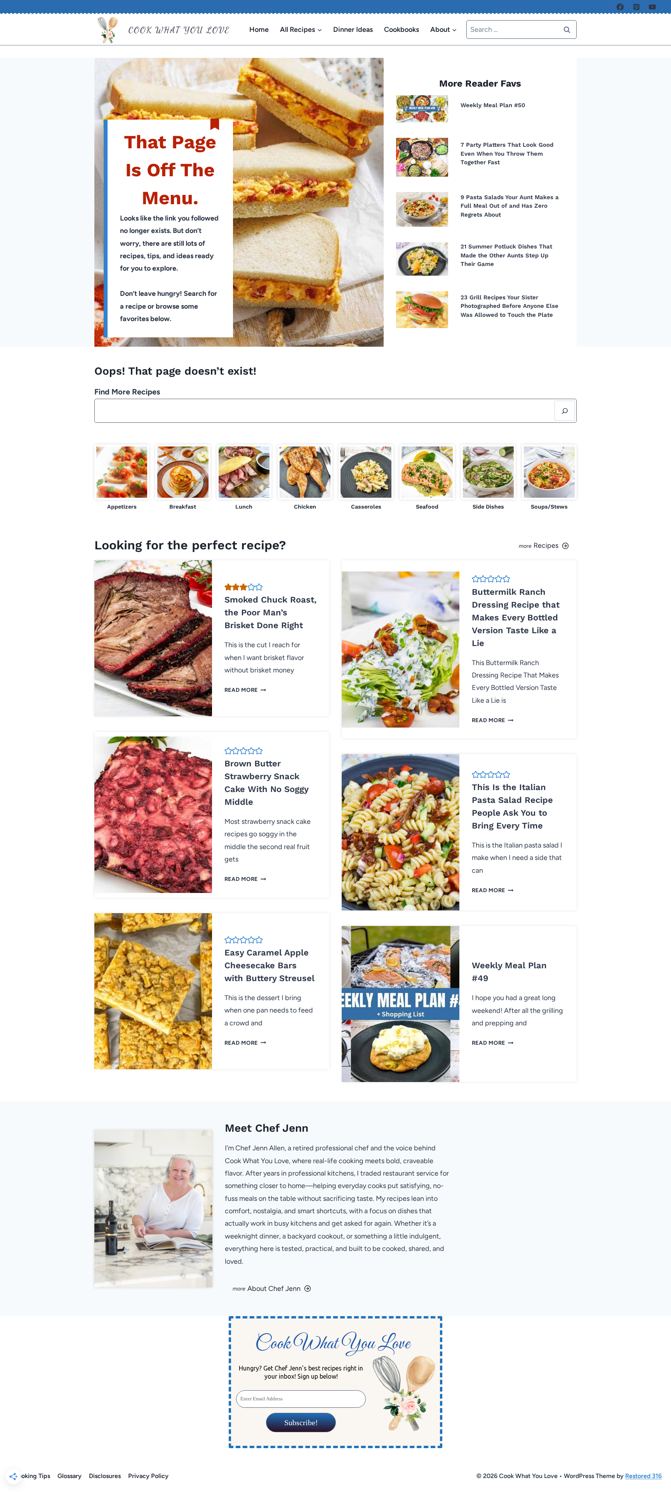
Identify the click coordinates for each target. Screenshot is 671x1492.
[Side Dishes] (488, 478)
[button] (228, 587)
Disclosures (105, 1476)
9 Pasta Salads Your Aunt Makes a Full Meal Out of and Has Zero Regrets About (510, 206)
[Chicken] (305, 478)
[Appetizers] (121, 478)
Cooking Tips (31, 1476)
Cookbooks (401, 29)
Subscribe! (301, 1422)
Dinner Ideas (353, 29)
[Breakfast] (182, 478)
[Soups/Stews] (549, 478)
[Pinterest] (636, 7)
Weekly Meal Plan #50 (493, 105)
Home (259, 29)
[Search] (565, 411)
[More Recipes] (459, 545)
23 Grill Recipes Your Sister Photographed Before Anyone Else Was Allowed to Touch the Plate (509, 306)
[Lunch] (244, 478)
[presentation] (422, 108)
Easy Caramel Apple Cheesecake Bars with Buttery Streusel (269, 965)
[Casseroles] (366, 478)
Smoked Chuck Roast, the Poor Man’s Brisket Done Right (270, 612)
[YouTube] (652, 7)
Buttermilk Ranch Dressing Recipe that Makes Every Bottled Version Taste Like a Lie (516, 617)
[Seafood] (427, 478)
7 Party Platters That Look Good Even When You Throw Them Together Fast (507, 153)
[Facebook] (620, 7)
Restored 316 (643, 1476)
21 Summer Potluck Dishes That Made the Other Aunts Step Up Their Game (506, 255)
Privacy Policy (148, 1476)
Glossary (69, 1476)
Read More (243, 689)
